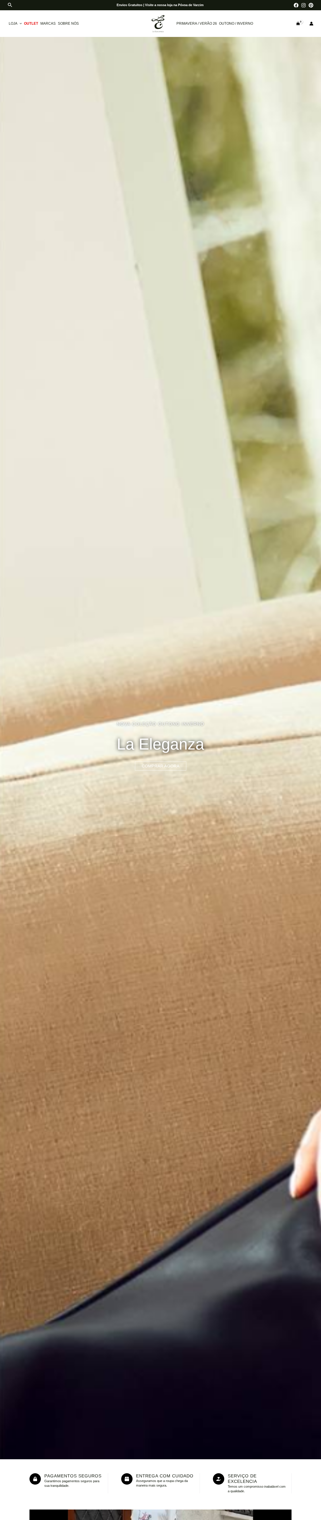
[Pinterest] (311, 5)
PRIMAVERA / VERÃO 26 (196, 23)
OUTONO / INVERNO (236, 23)
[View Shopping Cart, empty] (298, 23)
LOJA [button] (13, 23)
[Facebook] (296, 5)
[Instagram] (303, 5)
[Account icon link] (311, 24)
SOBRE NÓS (68, 23)
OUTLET (31, 23)
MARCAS (48, 23)
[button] (10, 5)
